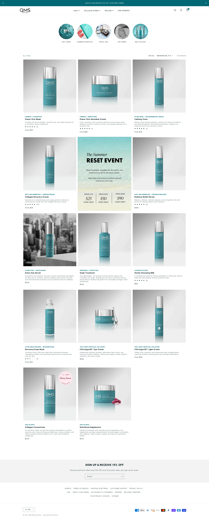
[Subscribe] (121, 476)
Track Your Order (80, 492)
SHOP (76, 10)
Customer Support (118, 488)
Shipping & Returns (99, 488)
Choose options (48, 110)
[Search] (175, 10)
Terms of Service (81, 488)
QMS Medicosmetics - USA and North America (43, 515)
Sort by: (152, 55)
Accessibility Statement (102, 492)
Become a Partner (132, 492)
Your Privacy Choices (100, 496)
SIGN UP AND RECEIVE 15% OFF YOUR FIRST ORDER (104, 3)
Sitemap (115, 496)
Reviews (118, 492)
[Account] (181, 10)
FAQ (68, 492)
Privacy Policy (136, 488)
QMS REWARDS (124, 10)
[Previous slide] (3, 3)
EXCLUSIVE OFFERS (91, 10)
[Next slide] (206, 3)
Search (68, 488)
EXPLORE (108, 10)
